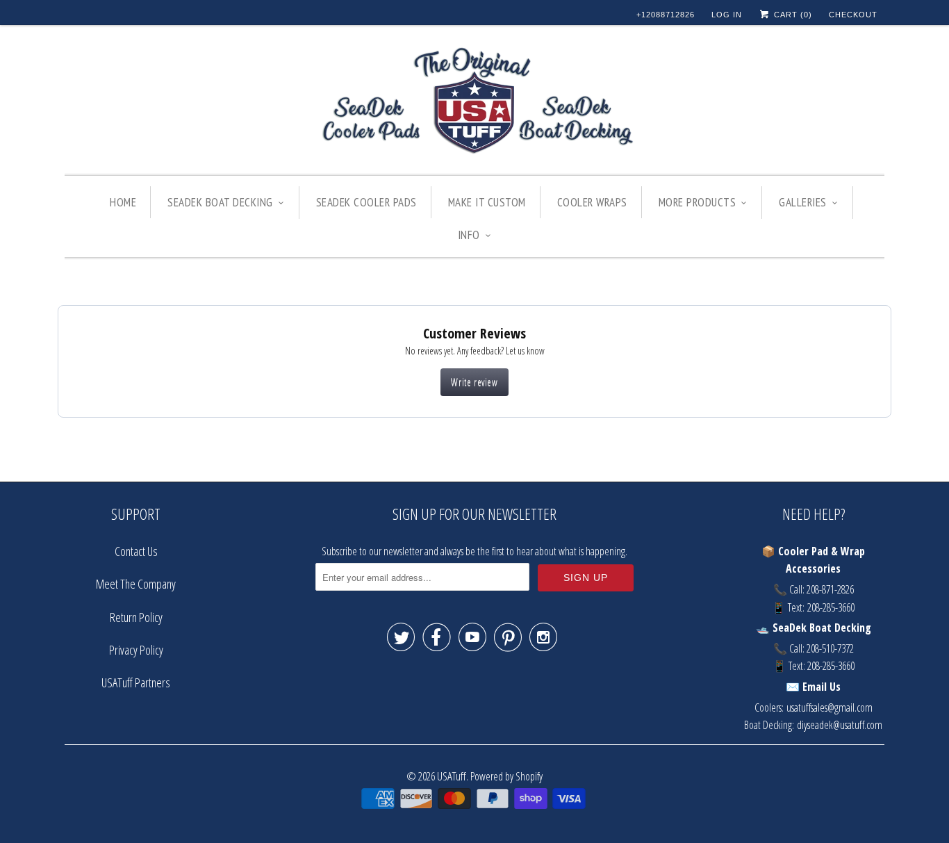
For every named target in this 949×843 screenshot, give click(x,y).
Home (123, 202)
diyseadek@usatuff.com (839, 724)
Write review (474, 381)
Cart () (791, 14)
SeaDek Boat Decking (220, 202)
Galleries (803, 202)
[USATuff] (474, 103)
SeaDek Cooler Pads (366, 202)
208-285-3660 (831, 607)
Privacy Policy (136, 649)
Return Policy (136, 617)
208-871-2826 (830, 589)
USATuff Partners (135, 682)
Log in (726, 14)
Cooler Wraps (592, 202)
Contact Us (136, 551)
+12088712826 (665, 14)
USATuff (451, 776)
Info (469, 235)
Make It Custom (487, 202)
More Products (697, 202)
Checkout (853, 14)
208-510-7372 (830, 648)
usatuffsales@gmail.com (829, 707)
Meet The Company (136, 583)
